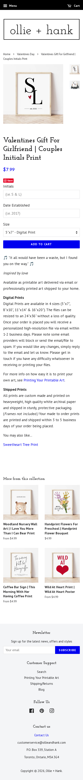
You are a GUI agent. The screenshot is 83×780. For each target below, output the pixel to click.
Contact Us (41, 735)
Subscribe (67, 650)
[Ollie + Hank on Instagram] (51, 711)
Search (41, 672)
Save (10, 180)
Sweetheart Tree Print (20, 444)
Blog (41, 689)
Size (6, 224)
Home (6, 54)
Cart (76, 6)
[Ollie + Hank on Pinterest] (41, 711)
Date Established (16, 205)
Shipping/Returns (41, 684)
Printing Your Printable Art (44, 380)
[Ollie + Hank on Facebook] (31, 711)
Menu (12, 6)
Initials (8, 186)
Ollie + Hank (54, 771)
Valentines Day (25, 54)
